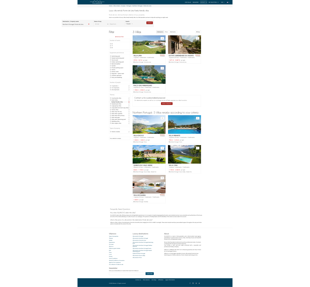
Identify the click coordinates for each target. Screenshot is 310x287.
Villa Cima (173, 165)
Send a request (166, 103)
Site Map (154, 280)
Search (149, 23)
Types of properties (113, 236)
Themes (111, 238)
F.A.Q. (110, 254)
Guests (127, 21)
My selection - (213, 2)
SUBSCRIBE (150, 273)
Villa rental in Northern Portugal (140, 238)
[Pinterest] (196, 283)
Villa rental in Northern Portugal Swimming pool (143, 243)
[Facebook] (190, 283)
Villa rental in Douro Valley (139, 255)
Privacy (110, 256)
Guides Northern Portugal (139, 253)
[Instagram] (193, 283)
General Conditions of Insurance (116, 260)
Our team (111, 244)
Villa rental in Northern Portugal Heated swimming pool (142, 251)
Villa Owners (146, 280)
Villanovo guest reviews (114, 248)
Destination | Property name (71, 21)
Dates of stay (97, 21)
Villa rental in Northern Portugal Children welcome (142, 246)
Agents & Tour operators (115, 262)
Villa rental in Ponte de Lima (139, 240)
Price (166, 32)
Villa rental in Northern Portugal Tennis (142, 248)
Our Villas (188, 2)
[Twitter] (199, 283)
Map (198, 32)
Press (110, 252)
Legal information (170, 280)
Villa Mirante (174, 135)
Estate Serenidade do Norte (181, 55)
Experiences (112, 242)
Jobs (110, 250)
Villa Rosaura (140, 195)
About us (111, 246)
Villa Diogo (139, 135)
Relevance (160, 32)
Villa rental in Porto (137, 257)
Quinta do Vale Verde (143, 165)
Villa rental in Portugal (138, 236)
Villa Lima (138, 55)
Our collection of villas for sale (116, 264)
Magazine (196, 2)
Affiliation (160, 280)
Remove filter (120, 36)
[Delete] (129, 102)
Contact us (203, 2)
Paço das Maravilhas (143, 85)
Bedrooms (173, 32)
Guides (110, 240)
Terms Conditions (113, 258)
